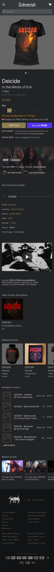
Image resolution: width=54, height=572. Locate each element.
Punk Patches (33, 522)
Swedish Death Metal (36, 516)
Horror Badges (34, 519)
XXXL (35, 110)
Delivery (5, 522)
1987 (12, 167)
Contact (5, 516)
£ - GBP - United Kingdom (34, 500)
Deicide (12, 204)
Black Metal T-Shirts (36, 533)
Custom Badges (8, 512)
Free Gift (25, 137)
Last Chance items (37, 133)
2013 (10, 218)
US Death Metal (8, 543)
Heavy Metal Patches (10, 533)
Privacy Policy (7, 519)
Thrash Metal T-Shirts (36, 543)
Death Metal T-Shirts (36, 537)
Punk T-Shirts (33, 540)
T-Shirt (13, 223)
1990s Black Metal (9, 537)
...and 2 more (8, 445)
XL (20, 110)
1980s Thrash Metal (10, 540)
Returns (5, 525)
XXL (27, 110)
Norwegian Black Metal (37, 512)
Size (4, 105)
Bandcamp (6, 528)
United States (39, 167)
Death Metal (15, 213)
